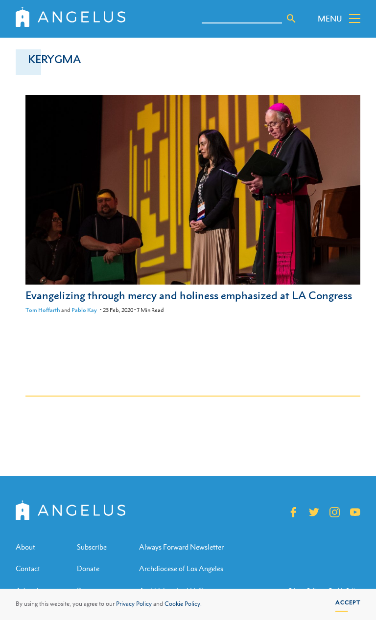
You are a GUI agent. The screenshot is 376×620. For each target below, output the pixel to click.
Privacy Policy (134, 604)
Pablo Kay (84, 310)
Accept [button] (347, 602)
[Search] (291, 18)
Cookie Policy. (183, 604)
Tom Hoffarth (42, 310)
